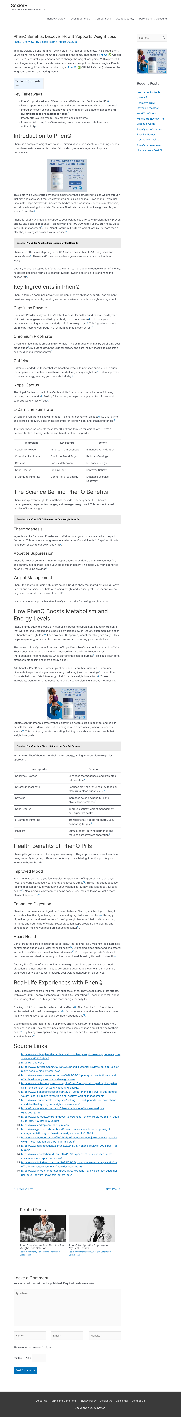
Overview (28, 41)
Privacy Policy (88, 1400)
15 (88, 994)
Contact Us (138, 1400)
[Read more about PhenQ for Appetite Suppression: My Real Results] (92, 1228)
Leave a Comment (28, 1252)
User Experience (80, 18)
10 (63, 592)
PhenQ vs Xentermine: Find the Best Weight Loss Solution (42, 1247)
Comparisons (103, 18)
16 (75, 1006)
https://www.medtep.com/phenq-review (45, 1125)
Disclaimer (122, 1400)
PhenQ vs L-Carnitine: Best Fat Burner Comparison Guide (150, 134)
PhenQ (17, 41)
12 (84, 882)
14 (39, 894)
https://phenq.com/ (32, 1062)
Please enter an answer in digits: (33, 1347)
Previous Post (23, 1189)
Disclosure (106, 1400)
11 (45, 634)
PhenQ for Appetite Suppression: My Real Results (89, 1247)
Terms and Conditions (63, 1400)
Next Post (113, 1189)
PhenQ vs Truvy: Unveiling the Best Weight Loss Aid (148, 108)
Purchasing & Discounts (153, 18)
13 (22, 890)
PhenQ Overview (55, 18)
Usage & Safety (125, 18)
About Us (41, 1400)
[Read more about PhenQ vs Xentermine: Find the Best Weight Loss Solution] (43, 1228)
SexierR (19, 5)
